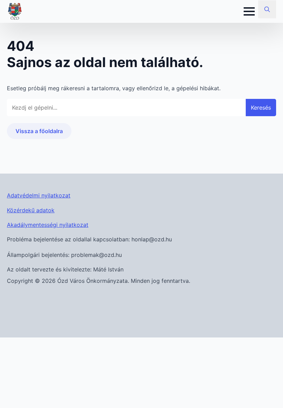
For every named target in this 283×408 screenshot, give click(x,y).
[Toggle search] (267, 9)
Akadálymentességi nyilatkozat (47, 224)
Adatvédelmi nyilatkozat (38, 195)
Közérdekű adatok (31, 210)
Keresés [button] (261, 107)
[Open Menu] (249, 11)
